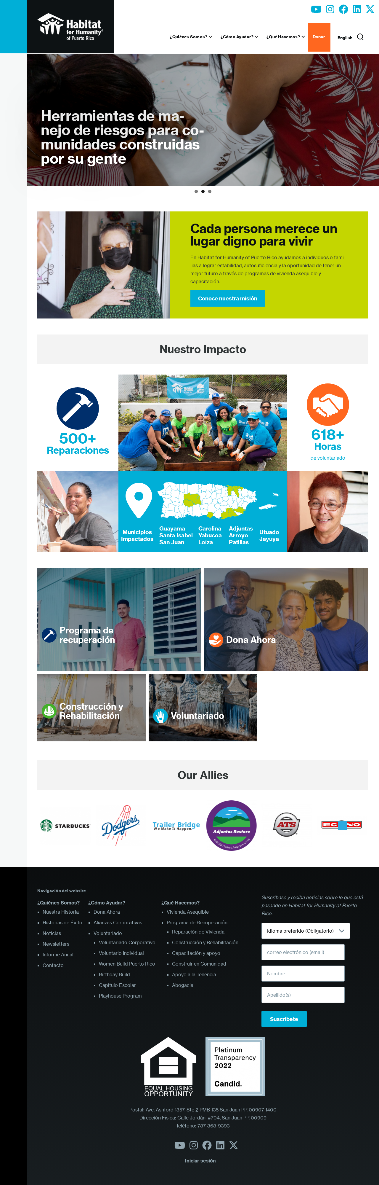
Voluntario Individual (121, 953)
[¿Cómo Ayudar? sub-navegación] (259, 37)
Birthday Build (114, 974)
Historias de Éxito (62, 923)
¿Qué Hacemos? (180, 903)
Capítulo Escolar (117, 985)
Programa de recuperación (87, 635)
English (345, 37)
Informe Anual (58, 955)
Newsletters (56, 944)
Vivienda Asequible (188, 912)
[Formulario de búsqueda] (360, 37)
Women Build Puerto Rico (127, 964)
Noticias (52, 933)
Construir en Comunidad (199, 964)
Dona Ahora (251, 640)
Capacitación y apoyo (196, 953)
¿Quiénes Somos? (58, 903)
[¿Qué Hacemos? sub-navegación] (306, 37)
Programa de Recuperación (197, 923)
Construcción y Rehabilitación (91, 711)
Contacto (53, 965)
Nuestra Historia (61, 912)
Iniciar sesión (200, 1161)
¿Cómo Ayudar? (106, 903)
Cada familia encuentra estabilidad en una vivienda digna (120, 144)
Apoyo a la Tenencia (194, 974)
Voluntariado (197, 716)
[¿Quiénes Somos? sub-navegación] (214, 37)
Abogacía (182, 985)
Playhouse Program (120, 996)
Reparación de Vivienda (198, 932)
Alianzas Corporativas (118, 923)
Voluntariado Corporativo (127, 942)
